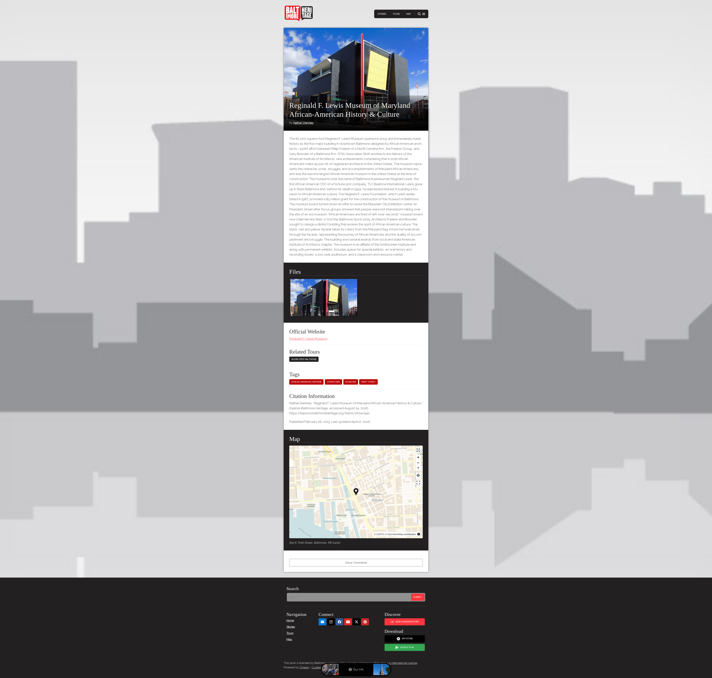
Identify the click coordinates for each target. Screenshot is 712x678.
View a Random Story (407, 622)
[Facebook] (339, 622)
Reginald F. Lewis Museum (308, 338)
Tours (396, 14)
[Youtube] (348, 622)
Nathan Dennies (303, 123)
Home (290, 620)
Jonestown (333, 382)
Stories (382, 14)
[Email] (322, 622)
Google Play (407, 647)
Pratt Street (368, 382)
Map (408, 14)
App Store (407, 638)
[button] (421, 14)
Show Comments (356, 562)
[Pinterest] (365, 622)
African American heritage (306, 382)
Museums (350, 382)
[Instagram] (331, 622)
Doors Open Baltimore (304, 359)
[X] (356, 622)
